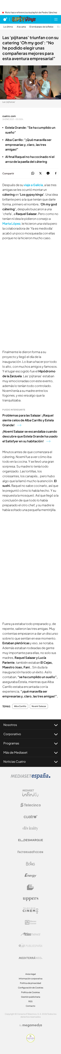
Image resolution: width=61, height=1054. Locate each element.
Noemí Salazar (39, 706)
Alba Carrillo (20, 706)
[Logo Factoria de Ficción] (30, 852)
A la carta (21, 27)
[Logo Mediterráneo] (30, 957)
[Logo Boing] (30, 864)
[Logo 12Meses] (30, 922)
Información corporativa (30, 978)
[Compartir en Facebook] (56, 173)
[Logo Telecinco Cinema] (30, 911)
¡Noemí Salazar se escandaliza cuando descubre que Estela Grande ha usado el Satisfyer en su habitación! (30, 436)
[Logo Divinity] (30, 828)
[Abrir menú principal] (56, 19)
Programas (11, 743)
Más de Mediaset (15, 752)
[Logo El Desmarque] (30, 840)
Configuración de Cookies (30, 987)
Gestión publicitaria (30, 997)
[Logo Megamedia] (32, 1025)
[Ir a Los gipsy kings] (24, 19)
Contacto (30, 1006)
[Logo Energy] (30, 875)
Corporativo (12, 734)
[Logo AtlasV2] (30, 934)
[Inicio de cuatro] (5, 19)
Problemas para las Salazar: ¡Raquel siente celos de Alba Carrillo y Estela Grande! (28, 420)
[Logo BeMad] (30, 887)
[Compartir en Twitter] (40, 173)
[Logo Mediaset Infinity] (30, 793)
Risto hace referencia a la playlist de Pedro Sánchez (31, 12)
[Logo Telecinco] (30, 805)
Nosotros (10, 725)
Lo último (8, 27)
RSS (30, 1001)
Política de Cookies (30, 992)
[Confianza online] (30, 1041)
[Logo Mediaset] (30, 778)
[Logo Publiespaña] (30, 946)
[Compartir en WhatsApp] (33, 173)
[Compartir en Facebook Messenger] (48, 173)
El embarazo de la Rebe (41, 27)
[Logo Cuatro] (30, 817)
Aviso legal (30, 974)
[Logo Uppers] (30, 899)
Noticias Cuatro (14, 761)
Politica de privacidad (30, 983)
